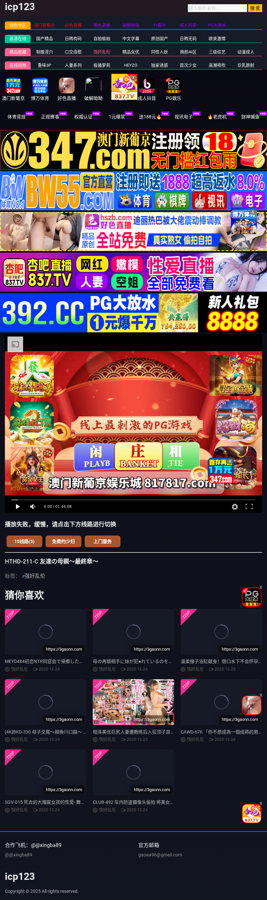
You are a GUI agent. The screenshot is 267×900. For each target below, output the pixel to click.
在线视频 (17, 65)
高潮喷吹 (217, 65)
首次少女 (188, 65)
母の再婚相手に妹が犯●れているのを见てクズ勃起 (144, 661)
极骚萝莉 (101, 65)
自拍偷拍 (101, 38)
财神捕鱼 (250, 116)
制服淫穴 (44, 51)
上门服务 (102, 541)
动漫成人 (245, 51)
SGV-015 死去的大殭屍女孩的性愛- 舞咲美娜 (49, 802)
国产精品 (44, 38)
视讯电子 (184, 116)
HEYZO (130, 65)
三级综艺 (217, 51)
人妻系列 (73, 65)
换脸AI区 (188, 51)
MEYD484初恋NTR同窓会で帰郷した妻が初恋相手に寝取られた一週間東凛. (81, 661)
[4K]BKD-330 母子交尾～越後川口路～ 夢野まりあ (55, 732)
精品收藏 (17, 51)
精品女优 (130, 51)
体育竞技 (16, 116)
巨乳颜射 (245, 65)
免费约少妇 (63, 541)
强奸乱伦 (101, 51)
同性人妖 (159, 51)
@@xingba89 (18, 854)
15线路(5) (24, 541)
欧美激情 (217, 38)
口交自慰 (73, 51)
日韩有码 (73, 38)
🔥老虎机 (217, 116)
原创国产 (159, 38)
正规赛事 (50, 116)
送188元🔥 (150, 116)
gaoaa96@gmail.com (160, 854)
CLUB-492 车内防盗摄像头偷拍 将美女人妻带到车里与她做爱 (154, 802)
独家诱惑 (159, 65)
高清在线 (17, 38)
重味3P (44, 65)
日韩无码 (188, 38)
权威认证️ (83, 116)
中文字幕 (130, 38)
